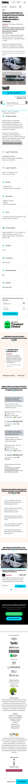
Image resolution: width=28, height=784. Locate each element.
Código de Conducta (15, 719)
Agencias (13, 7)
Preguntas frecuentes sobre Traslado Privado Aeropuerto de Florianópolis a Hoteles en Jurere (14, 491)
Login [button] (5, 7)
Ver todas (22, 375)
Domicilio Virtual (14, 686)
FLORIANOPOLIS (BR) (8, 156)
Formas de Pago (15, 721)
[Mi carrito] (3, 10)
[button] (2, 102)
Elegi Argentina (15, 728)
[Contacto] (20, 6)
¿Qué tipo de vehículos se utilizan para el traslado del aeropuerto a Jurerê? (13, 517)
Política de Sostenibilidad (15, 717)
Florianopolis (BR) (7, 287)
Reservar (23, 781)
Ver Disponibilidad (14, 93)
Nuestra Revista (15, 726)
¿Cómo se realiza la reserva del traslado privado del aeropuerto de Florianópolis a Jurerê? (12, 502)
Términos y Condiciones (15, 715)
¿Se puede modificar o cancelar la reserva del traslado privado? (13, 524)
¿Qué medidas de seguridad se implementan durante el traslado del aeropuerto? (13, 531)
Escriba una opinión (9, 375)
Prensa (15, 722)
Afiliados (15, 713)
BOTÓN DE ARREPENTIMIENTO (14, 770)
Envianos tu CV (15, 724)
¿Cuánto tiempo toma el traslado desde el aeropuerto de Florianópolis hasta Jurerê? (13, 510)
